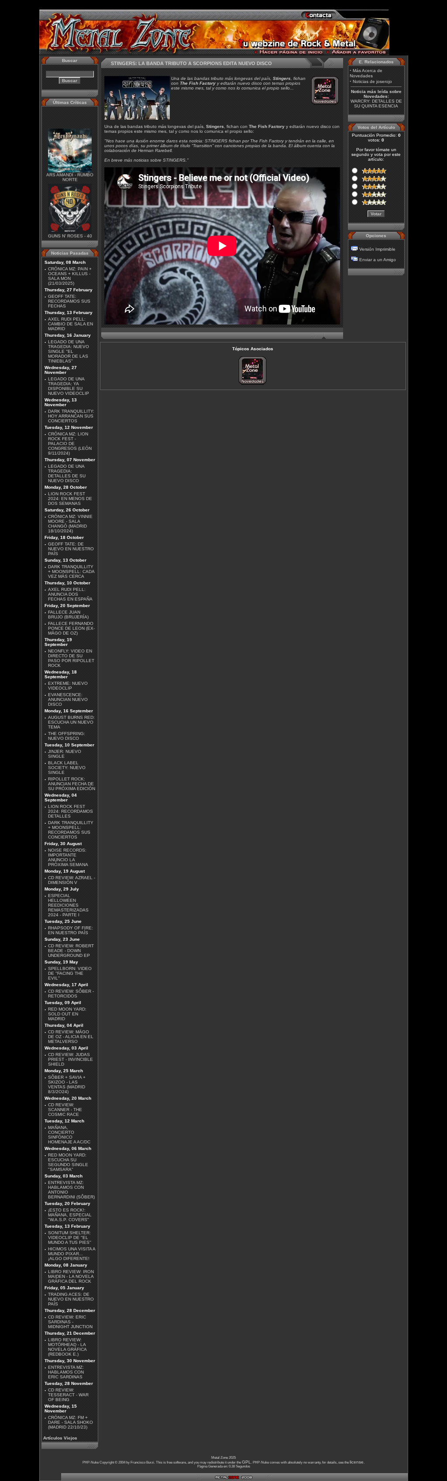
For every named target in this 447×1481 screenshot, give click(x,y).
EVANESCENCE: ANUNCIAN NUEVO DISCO (68, 699)
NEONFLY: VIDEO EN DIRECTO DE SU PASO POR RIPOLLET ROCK (71, 658)
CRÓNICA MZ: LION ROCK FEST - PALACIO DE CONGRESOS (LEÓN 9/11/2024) (70, 444)
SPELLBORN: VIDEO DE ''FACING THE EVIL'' (70, 973)
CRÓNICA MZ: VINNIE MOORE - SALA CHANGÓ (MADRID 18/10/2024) (70, 523)
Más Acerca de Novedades (366, 73)
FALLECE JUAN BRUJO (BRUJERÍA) (68, 614)
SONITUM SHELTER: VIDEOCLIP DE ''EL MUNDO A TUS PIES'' (69, 1237)
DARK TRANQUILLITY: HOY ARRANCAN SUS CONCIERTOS (71, 416)
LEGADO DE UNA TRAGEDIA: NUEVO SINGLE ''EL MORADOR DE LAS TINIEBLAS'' (68, 351)
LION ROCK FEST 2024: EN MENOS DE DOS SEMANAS (70, 498)
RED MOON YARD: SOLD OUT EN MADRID (67, 1014)
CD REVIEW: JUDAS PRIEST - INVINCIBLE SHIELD (70, 1059)
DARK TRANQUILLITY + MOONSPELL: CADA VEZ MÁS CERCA (71, 571)
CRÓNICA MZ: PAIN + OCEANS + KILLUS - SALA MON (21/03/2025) (70, 276)
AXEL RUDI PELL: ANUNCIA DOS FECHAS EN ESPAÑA (70, 594)
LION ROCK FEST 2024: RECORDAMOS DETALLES (70, 811)
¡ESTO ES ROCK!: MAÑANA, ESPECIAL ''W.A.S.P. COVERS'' (70, 1215)
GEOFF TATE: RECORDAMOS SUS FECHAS (69, 301)
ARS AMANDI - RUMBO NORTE (69, 170)
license (357, 1462)
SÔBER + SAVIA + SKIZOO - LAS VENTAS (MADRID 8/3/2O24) (67, 1084)
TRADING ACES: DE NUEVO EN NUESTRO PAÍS (71, 1299)
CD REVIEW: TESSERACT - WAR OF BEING (68, 1395)
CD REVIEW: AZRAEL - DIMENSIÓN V (71, 880)
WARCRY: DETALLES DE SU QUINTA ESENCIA (376, 103)
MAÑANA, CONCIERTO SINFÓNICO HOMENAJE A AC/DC (69, 1134)
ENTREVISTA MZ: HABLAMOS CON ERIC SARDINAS (66, 1372)
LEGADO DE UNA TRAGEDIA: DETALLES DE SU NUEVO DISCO (67, 473)
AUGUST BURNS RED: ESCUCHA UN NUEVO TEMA (71, 722)
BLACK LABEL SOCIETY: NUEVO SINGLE (67, 767)
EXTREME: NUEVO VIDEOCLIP (68, 685)
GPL (246, 1462)
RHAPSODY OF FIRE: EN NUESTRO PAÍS (70, 930)
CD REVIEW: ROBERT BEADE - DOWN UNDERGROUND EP (71, 950)
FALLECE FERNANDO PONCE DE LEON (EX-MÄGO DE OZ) (71, 628)
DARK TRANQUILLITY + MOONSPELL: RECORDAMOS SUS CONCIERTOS (70, 829)
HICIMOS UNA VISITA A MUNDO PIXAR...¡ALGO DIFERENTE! (71, 1253)
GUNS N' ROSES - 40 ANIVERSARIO (70, 231)
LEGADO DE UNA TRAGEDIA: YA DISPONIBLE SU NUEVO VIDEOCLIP (68, 386)
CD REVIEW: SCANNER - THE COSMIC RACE (65, 1109)
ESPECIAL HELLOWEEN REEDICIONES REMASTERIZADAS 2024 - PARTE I (68, 905)
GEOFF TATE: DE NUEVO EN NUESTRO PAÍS (71, 549)
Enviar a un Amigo (377, 259)
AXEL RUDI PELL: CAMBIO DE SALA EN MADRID (70, 324)
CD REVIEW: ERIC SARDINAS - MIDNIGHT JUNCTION (70, 1322)
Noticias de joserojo (372, 81)
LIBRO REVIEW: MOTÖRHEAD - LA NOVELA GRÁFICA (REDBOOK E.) (67, 1347)
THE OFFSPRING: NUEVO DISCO (66, 736)
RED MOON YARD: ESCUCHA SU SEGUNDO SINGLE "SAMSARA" (68, 1162)
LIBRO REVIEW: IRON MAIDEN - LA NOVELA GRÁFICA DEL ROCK (71, 1276)
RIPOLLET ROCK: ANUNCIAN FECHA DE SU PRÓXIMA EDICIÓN (71, 784)
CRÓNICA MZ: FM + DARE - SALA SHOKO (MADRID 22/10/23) (70, 1422)
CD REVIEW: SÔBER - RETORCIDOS (71, 993)
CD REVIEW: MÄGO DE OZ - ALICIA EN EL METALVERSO (70, 1036)
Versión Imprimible (377, 249)
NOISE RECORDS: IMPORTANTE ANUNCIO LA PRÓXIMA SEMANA (68, 857)
